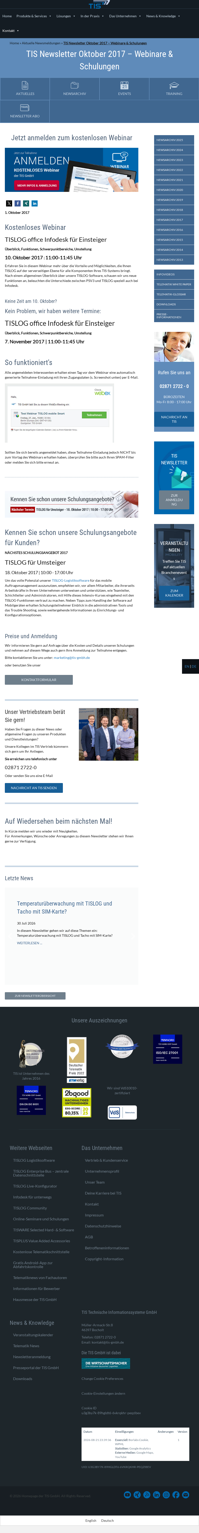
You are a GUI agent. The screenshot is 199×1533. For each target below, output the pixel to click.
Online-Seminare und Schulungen (41, 1218)
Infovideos (165, 274)
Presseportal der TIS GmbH (36, 1367)
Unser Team (95, 1182)
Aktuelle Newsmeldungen (41, 43)
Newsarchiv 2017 (170, 220)
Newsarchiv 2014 (170, 250)
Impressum (94, 1215)
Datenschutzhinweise (103, 1226)
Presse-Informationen (169, 315)
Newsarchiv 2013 (170, 260)
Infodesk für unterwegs (32, 1197)
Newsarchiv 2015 (170, 240)
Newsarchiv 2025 (170, 140)
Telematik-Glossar (171, 294)
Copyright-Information (104, 1258)
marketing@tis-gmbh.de (72, 657)
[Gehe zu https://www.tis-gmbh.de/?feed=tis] (146, 1494)
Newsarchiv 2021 (170, 180)
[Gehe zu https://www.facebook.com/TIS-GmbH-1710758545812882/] (176, 1494)
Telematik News (26, 1345)
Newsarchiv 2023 (170, 160)
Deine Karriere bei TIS (103, 1193)
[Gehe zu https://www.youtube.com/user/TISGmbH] (127, 1494)
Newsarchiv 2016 (170, 230)
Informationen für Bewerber (36, 1288)
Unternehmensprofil (102, 1171)
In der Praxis (90, 16)
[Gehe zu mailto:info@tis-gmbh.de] (185, 1494)
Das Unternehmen (123, 16)
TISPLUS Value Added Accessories (41, 1240)
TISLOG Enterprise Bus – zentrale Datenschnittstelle (41, 1173)
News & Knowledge (161, 16)
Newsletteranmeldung (31, 1356)
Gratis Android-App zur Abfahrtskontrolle (33, 1264)
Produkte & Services (32, 16)
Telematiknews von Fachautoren (40, 1277)
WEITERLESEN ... (29, 948)
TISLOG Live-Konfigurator (35, 1186)
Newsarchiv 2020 (170, 190)
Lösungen (64, 16)
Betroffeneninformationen (107, 1247)
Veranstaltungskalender (33, 1334)
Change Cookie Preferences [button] (102, 1378)
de (194, 666)
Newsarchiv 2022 (170, 170)
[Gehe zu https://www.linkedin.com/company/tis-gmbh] (156, 1494)
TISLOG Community (30, 1208)
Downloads (166, 304)
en (187, 666)
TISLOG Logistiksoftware (34, 1160)
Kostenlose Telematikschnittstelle (41, 1251)
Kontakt (8, 30)
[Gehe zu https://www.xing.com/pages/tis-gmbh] (137, 1494)
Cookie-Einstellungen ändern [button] (103, 1393)
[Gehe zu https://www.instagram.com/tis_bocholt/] (166, 1494)
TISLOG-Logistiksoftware (70, 580)
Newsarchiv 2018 (170, 210)
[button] (9, 203)
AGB (89, 1236)
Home (7, 16)
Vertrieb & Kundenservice (106, 1160)
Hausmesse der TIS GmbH (35, 1299)
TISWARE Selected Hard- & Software (43, 1229)
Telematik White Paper (174, 284)
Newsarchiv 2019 (170, 200)
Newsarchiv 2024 (170, 150)
